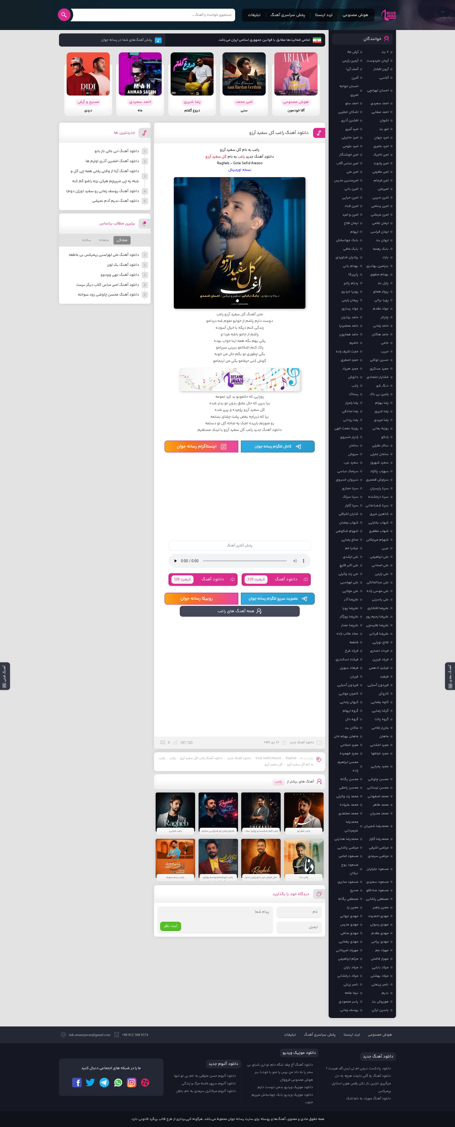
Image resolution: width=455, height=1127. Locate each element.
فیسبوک (77, 1082)
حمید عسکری (379, 368)
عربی (385, 548)
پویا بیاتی (381, 300)
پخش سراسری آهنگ (287, 15)
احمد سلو (351, 103)
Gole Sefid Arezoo (268, 758)
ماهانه (104, 240)
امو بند (384, 129)
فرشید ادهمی (379, 668)
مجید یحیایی (380, 766)
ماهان (384, 736)
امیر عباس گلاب (347, 163)
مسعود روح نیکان (349, 869)
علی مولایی (350, 591)
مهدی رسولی (379, 924)
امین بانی (351, 189)
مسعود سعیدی (377, 882)
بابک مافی (350, 249)
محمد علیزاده (349, 804)
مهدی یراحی (380, 941)
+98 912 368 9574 (135, 1035)
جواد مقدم (381, 308)
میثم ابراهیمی (348, 958)
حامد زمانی (381, 325)
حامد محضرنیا (348, 325)
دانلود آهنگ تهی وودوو (120, 275)
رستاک (353, 394)
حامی (385, 343)
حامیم (353, 343)
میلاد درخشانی (347, 976)
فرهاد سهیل (349, 668)
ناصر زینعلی (380, 984)
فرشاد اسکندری (346, 659)
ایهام (354, 232)
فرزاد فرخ (351, 651)
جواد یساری (350, 308)
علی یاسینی (380, 599)
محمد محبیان (379, 813)
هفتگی (122, 240)
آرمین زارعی (350, 60)
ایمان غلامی (380, 223)
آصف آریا (352, 69)
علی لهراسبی (349, 582)
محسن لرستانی (378, 787)
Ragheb (291, 758)
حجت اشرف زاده (347, 351)
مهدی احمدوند (378, 916)
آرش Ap (352, 52)
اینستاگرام (131, 1082)
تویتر (90, 1082)
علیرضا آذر (351, 599)
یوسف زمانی (349, 1010)
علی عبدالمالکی (378, 582)
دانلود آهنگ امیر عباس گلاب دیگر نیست (107, 285)
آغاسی (384, 78)
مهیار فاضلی (380, 958)
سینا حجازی (350, 488)
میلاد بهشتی (379, 976)
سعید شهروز (379, 462)
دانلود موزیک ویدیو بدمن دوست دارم (285, 1087)
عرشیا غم (351, 548)
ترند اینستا (324, 15)
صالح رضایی (349, 539)
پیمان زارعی (350, 300)
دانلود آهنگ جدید (239, 758)
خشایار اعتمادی (378, 377)
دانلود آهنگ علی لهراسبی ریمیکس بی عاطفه (104, 255)
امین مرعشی (380, 214)
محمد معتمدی (348, 813)
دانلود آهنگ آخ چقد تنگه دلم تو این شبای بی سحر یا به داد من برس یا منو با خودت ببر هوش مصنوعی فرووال (280, 1072)
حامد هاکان (380, 334)
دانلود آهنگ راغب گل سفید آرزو (279, 132)
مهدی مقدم (380, 933)
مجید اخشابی (379, 745)
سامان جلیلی (379, 454)
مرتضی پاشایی (347, 847)
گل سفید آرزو (274, 764)
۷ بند (385, 52)
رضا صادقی (350, 411)
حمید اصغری (349, 360)
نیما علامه (351, 993)
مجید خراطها (380, 753)
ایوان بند (382, 240)
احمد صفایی (380, 112)
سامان (353, 445)
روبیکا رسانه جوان (196, 598)
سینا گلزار (351, 505)
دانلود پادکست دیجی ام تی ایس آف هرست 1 (358, 1068)
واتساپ (118, 1082)
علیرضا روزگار (349, 616)
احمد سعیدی (379, 103)
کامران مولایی (348, 693)
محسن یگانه (349, 779)
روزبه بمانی (380, 428)
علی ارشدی (350, 557)
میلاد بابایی (380, 967)
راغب (173, 758)
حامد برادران (349, 317)
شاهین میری (379, 514)
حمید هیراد (350, 368)
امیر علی (352, 171)
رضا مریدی (381, 420)
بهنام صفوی (379, 274)
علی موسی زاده (378, 591)
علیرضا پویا (350, 608)
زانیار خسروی (349, 437)
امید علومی (350, 146)
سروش (353, 454)
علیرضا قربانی (379, 633)
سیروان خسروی (347, 479)
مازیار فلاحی (380, 728)
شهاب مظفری (379, 531)
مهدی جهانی (349, 916)
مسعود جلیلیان (378, 869)
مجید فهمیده (349, 753)
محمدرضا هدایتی (346, 839)
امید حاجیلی (350, 137)
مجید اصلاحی (349, 745)
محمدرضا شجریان (376, 826)
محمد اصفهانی (378, 796)
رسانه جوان (388, 15)
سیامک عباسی (347, 471)
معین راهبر (381, 907)
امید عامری (381, 146)
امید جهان (381, 137)
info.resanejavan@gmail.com (89, 1035)
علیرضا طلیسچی (377, 625)
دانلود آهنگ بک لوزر (123, 265)
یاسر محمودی (348, 1001)
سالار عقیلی (380, 445)
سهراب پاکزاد (379, 471)
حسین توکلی (379, 360)
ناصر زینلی (350, 984)
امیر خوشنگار (348, 154)
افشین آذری (349, 120)
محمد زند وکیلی (347, 796)
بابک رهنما (381, 249)
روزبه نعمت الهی (346, 428)
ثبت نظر (170, 926)
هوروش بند (380, 1001)
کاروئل (384, 693)
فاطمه (353, 642)
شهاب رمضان (348, 522)
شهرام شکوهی (347, 531)
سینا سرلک (350, 497)
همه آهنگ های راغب (235, 611)
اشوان (384, 120)
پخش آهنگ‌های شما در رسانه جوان (126, 40)
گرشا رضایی (380, 711)
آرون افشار (381, 69)
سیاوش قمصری (377, 479)
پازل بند (383, 283)
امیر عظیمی (380, 171)
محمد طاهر (381, 804)
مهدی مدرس (349, 924)
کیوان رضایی (349, 702)
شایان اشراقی (348, 514)
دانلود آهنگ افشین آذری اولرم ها (112, 161)
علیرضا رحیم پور (377, 616)
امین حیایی (350, 197)
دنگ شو (382, 385)
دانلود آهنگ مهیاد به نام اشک (368, 1098)
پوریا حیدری (349, 291)
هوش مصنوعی (355, 15)
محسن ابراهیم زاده (348, 767)
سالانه (86, 240)
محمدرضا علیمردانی (351, 826)
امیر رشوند (381, 163)
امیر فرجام (381, 180)
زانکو (385, 437)
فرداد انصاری (379, 651)
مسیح (354, 890)
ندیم (385, 993)
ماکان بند (351, 728)
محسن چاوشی (378, 779)
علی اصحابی (380, 565)
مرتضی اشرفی (379, 847)
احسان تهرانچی (378, 90)
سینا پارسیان (379, 488)
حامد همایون (348, 334)
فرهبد (384, 676)
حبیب (385, 351)
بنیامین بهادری (377, 266)
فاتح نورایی (380, 642)
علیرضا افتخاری (378, 608)
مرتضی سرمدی (378, 856)
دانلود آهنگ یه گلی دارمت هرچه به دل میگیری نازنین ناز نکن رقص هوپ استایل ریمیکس (361, 1083)
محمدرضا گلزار (379, 839)
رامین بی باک (379, 394)
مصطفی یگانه (348, 899)
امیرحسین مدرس (346, 180)
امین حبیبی (380, 197)
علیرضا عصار (349, 625)
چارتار (385, 317)
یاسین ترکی (380, 1010)
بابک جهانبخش (347, 240)
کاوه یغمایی (380, 702)
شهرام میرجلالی (377, 539)
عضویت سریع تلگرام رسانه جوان (273, 599)
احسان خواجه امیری (348, 91)
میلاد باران (351, 967)
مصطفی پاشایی (377, 899)
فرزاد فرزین (380, 659)
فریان (354, 676)
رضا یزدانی (350, 420)
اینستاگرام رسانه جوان (196, 446)
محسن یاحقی (348, 787)
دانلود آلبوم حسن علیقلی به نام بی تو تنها (205, 1076)
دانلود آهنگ (272, 579)
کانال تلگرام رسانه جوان (273, 447)
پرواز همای (381, 291)
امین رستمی (380, 206)
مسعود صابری (348, 882)
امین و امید (350, 214)
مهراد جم (382, 950)
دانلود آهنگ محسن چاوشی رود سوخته (108, 295)
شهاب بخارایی (378, 522)
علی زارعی (382, 574)
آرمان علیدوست (378, 60)
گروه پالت (381, 719)
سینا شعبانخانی (377, 505)
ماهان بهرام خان (346, 736)
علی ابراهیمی (379, 557)
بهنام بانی (350, 266)
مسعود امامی (348, 856)
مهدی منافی (349, 933)
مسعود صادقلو (377, 890)
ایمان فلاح (351, 223)
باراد (385, 257)
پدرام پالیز (351, 283)
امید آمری (351, 129)
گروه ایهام (350, 711)
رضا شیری (381, 411)
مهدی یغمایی (348, 941)
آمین (355, 78)
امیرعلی (383, 189)
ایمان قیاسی (379, 232)
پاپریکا (353, 274)
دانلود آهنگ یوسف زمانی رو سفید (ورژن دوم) (102, 191)
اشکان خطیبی (348, 112)
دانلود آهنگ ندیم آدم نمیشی (115, 201)
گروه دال (351, 719)
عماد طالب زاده (347, 633)
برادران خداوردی (346, 257)
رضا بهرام (382, 403)
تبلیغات (254, 15)
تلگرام (104, 1082)
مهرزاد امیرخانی (347, 950)
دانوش (353, 377)
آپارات (145, 1082)
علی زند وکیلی (348, 574)
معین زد (352, 907)
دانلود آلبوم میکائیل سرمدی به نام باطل (206, 1091)
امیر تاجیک (381, 154)
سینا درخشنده (378, 497)
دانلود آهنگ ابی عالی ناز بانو (117, 151)
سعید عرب (351, 462)
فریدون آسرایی (378, 685)
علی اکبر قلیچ (348, 565)
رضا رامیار (351, 403)
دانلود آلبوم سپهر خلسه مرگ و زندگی (209, 1083)
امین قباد (351, 206)
